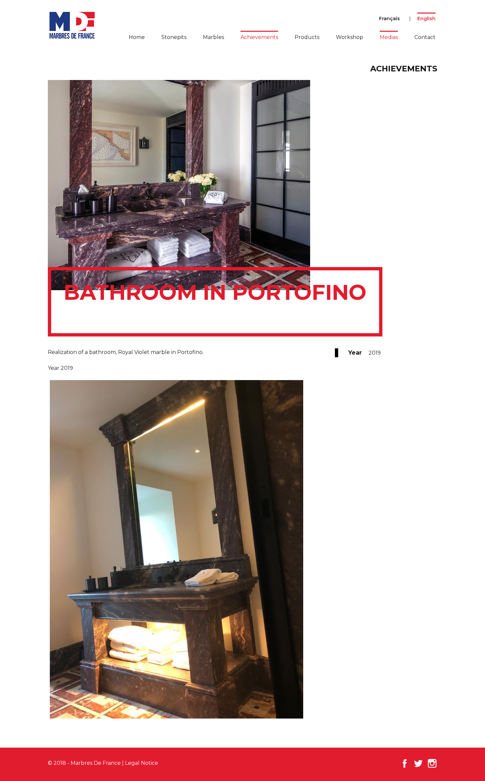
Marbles (213, 37)
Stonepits (173, 37)
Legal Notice (141, 763)
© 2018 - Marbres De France (84, 763)
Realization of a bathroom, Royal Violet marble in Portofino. (126, 352)
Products (307, 37)
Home (137, 37)
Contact (425, 37)
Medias (389, 37)
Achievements (259, 37)
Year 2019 (60, 368)
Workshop (349, 37)
